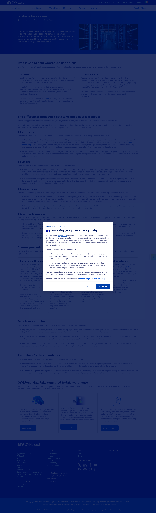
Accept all (103, 286)
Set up (89, 286)
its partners (62, 235)
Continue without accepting (56, 226)
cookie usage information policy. (92, 278)
